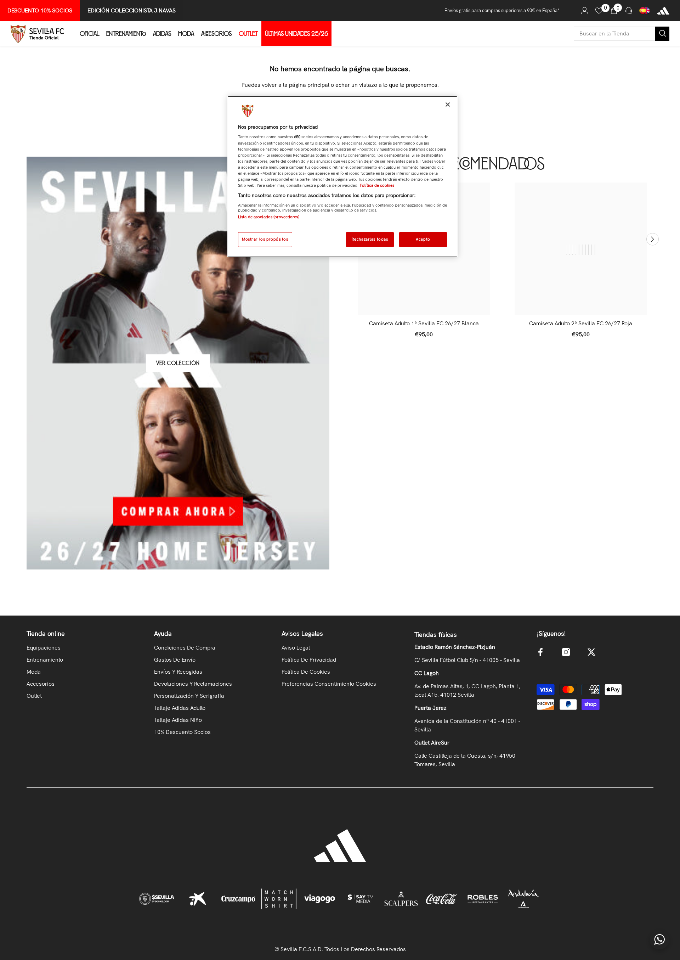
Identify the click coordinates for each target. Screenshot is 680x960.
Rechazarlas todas (370, 239)
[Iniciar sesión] (584, 10)
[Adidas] (663, 11)
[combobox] (614, 34)
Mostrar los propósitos (265, 239)
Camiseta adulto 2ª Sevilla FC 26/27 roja (580, 323)
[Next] (652, 239)
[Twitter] (591, 652)
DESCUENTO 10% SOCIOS (39, 10)
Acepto (423, 239)
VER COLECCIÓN (177, 363)
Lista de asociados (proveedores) (268, 216)
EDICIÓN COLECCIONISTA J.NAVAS (131, 10)
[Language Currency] (644, 10)
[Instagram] (565, 652)
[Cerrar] (447, 104)
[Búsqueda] (621, 34)
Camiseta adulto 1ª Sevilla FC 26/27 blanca (424, 323)
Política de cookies (377, 185)
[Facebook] (540, 652)
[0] (598, 10)
